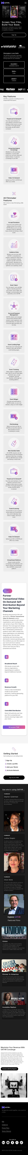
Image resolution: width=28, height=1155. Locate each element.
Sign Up (14, 35)
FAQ (3, 1121)
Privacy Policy (5, 1128)
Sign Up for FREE (14, 777)
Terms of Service (6, 1131)
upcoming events (6, 1137)
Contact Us (5, 1124)
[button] (25, 3)
